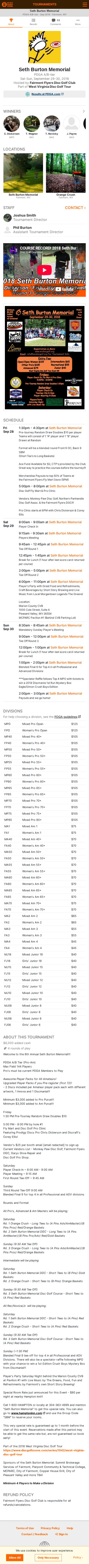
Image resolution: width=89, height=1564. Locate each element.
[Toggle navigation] (85, 4)
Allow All (15, 1557)
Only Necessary (48, 1557)
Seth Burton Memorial (65, 428)
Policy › (78, 1557)
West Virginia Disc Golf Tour (50, 86)
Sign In (63, 1534)
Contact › (75, 207)
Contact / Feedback (34, 1534)
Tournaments (44, 4)
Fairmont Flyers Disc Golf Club (52, 83)
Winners (12, 111)
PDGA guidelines (65, 716)
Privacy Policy (50, 1528)
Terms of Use (25, 1528)
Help (70, 1528)
